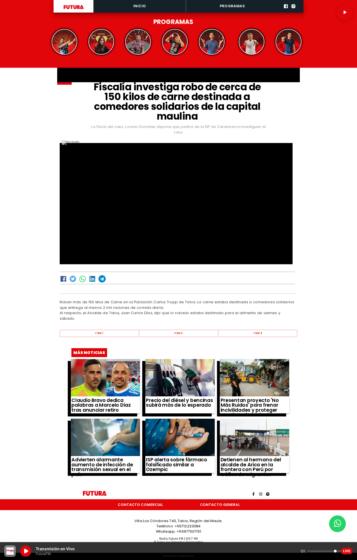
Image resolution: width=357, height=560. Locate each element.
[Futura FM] (64, 41)
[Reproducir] (345, 12)
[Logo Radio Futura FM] (74, 9)
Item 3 (258, 333)
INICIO (139, 6)
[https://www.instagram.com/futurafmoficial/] (293, 11)
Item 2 (178, 333)
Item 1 (99, 333)
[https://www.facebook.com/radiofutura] (285, 11)
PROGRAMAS (232, 6)
